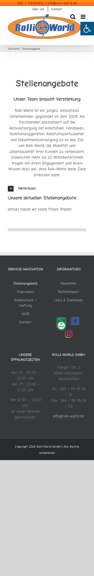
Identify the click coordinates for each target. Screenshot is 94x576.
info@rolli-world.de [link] (62, 3)
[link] (87, 28)
